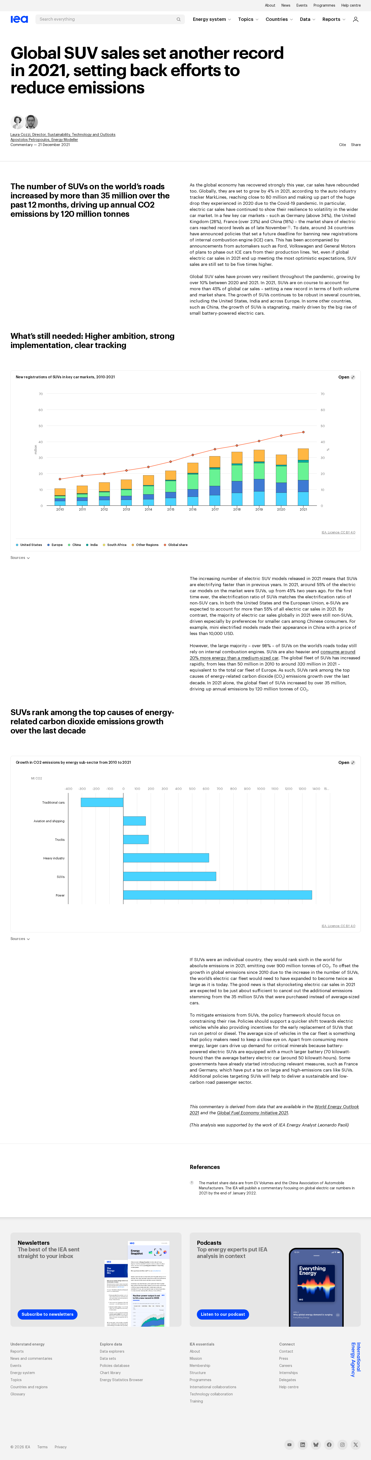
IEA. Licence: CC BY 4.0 (338, 532)
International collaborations (213, 1387)
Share (356, 145)
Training (196, 1401)
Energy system (209, 19)
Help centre (351, 5)
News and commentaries (31, 1359)
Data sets (108, 1359)
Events (302, 5)
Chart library (110, 1373)
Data (305, 19)
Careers (285, 1366)
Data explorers (112, 1351)
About (270, 5)
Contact (286, 1351)
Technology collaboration (211, 1394)
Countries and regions (29, 1387)
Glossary (17, 1394)
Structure (198, 1373)
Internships (288, 1373)
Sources (17, 558)
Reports (331, 19)
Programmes (324, 5)
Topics (245, 19)
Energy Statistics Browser (121, 1380)
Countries (277, 19)
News (286, 5)
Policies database (115, 1366)
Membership (200, 1366)
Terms (42, 1447)
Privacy (61, 1447)
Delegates (287, 1380)
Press (283, 1359)
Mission (196, 1359)
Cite (342, 145)
